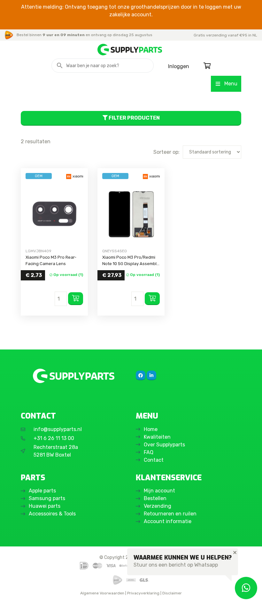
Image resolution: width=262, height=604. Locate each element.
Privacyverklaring (143, 593)
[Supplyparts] (73, 376)
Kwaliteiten (157, 437)
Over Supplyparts (164, 445)
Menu (230, 84)
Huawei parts (44, 506)
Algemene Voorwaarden (102, 593)
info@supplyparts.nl (58, 429)
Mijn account (159, 491)
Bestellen (155, 498)
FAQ (148, 452)
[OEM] (54, 213)
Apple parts (42, 491)
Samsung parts (47, 498)
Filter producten (134, 118)
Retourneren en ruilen (170, 514)
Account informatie (167, 521)
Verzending (157, 506)
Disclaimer (172, 593)
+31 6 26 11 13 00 (54, 438)
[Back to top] (12, 592)
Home (151, 429)
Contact (154, 460)
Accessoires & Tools (52, 514)
